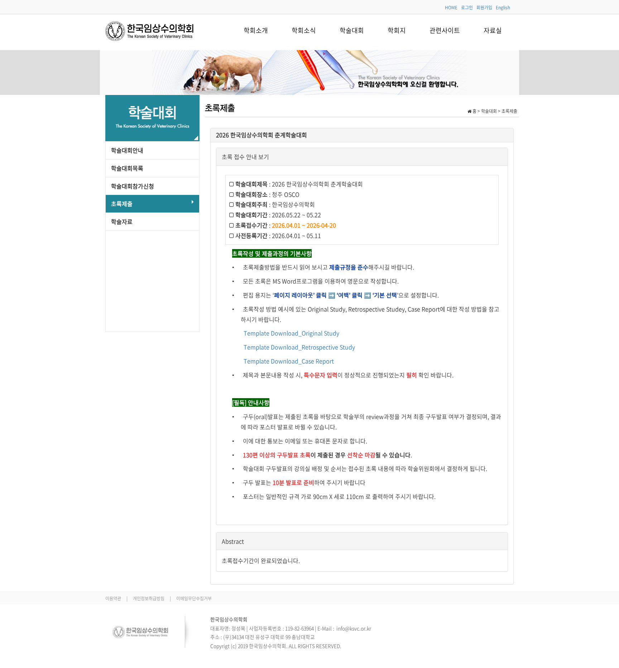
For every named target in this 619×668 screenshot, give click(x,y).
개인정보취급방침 (149, 598)
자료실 (493, 30)
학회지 (397, 30)
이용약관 (113, 598)
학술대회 (352, 30)
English (503, 7)
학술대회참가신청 (132, 186)
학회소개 (256, 30)
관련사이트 (445, 30)
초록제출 (122, 203)
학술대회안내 (127, 150)
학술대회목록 (127, 168)
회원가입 (484, 7)
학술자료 (122, 221)
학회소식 (304, 30)
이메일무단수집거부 (194, 598)
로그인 (467, 7)
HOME (451, 7)
